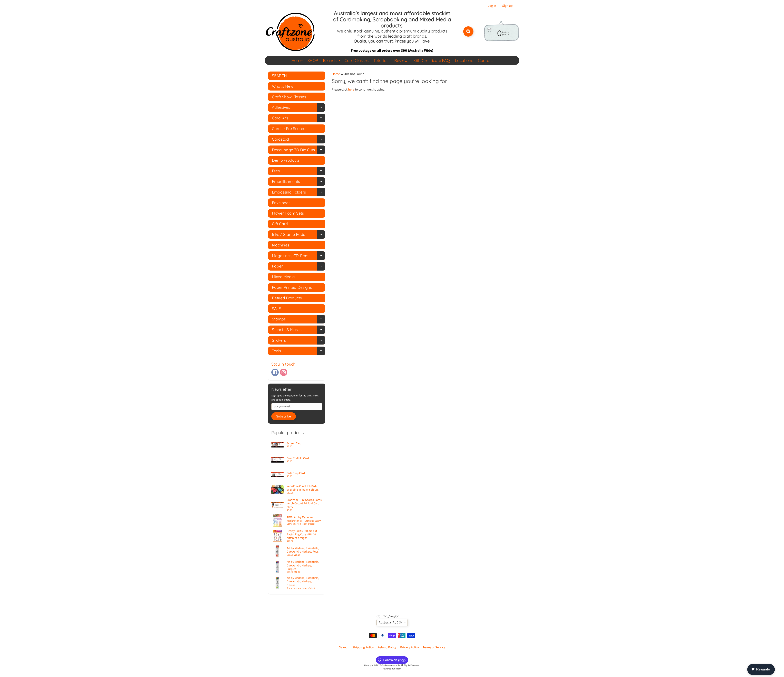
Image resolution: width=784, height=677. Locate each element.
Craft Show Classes (289, 96)
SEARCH (279, 75)
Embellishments (298, 182)
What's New (282, 86)
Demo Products (286, 160)
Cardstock (298, 140)
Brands (332, 61)
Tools (298, 351)
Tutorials (381, 60)
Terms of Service (434, 647)
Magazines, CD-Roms (298, 256)
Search (344, 647)
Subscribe (283, 416)
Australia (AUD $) (390, 622)
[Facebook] (275, 372)
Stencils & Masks (298, 330)
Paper (298, 267)
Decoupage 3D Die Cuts (298, 150)
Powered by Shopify (392, 668)
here (351, 89)
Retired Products (287, 297)
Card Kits (298, 118)
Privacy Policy (409, 647)
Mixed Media (283, 276)
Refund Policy (387, 647)
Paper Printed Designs (292, 287)
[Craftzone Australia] (290, 31)
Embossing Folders (298, 193)
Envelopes (281, 202)
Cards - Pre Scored (289, 128)
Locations (464, 60)
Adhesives (298, 108)
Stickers (298, 341)
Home (297, 60)
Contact (485, 60)
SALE (276, 308)
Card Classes (356, 60)
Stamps (298, 320)
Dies (298, 171)
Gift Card (280, 223)
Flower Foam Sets (288, 213)
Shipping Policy (363, 647)
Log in (492, 5)
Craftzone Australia (390, 665)
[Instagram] (283, 372)
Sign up (507, 5)
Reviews (401, 60)
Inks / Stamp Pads (298, 235)
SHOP (312, 60)
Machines (280, 245)
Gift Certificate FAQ (432, 60)
